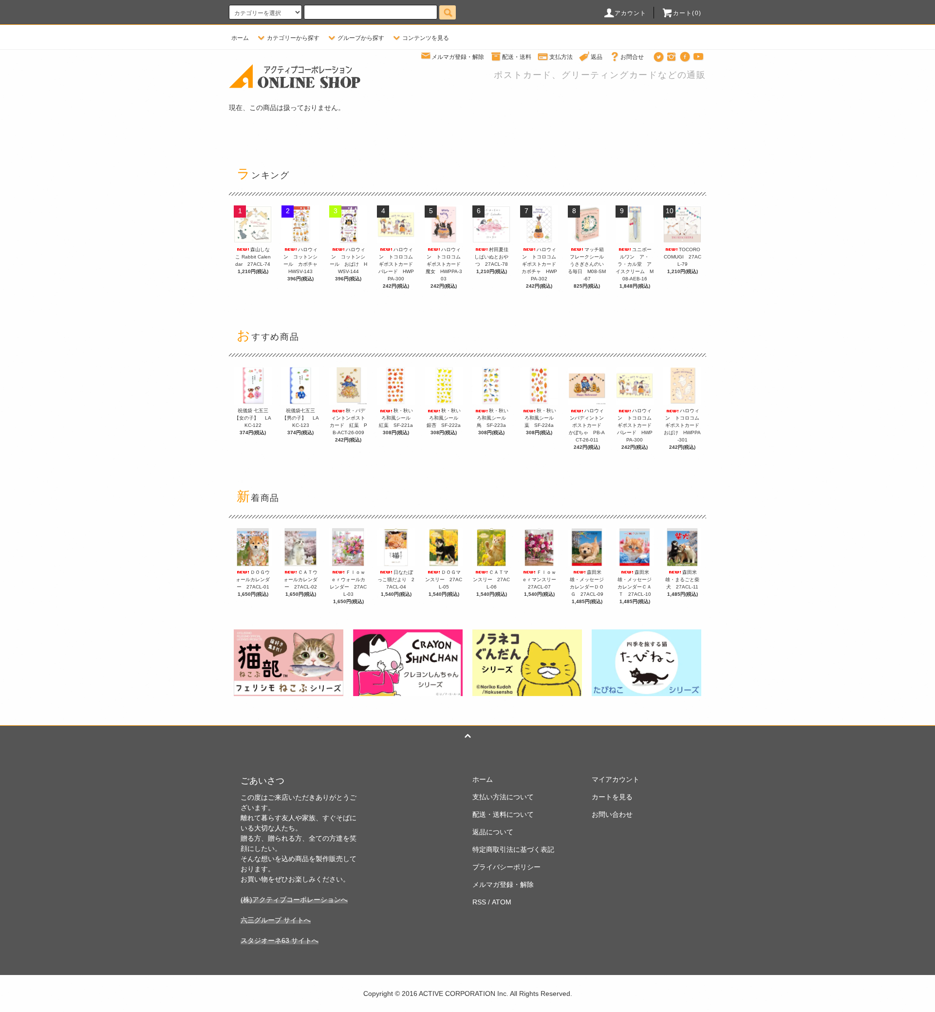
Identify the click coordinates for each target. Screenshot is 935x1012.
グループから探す (360, 38)
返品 (596, 57)
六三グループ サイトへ (276, 920)
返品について (492, 832)
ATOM (501, 902)
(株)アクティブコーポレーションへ (294, 899)
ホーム (240, 38)
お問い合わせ (612, 814)
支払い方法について (503, 797)
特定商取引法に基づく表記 (513, 849)
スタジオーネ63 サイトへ (279, 940)
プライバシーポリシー (506, 867)
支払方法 (561, 57)
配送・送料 (516, 57)
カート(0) (687, 13)
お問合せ (632, 57)
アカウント (631, 13)
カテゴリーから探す (293, 38)
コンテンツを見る (425, 38)
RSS (479, 902)
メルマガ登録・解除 (457, 57)
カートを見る (612, 797)
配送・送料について (503, 814)
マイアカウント (615, 779)
